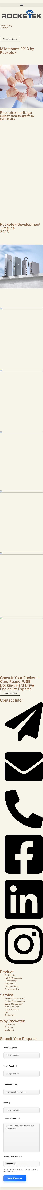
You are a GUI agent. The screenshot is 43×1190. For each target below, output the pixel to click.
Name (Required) (10, 1048)
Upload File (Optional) (12, 1156)
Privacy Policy (6, 25)
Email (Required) (10, 1066)
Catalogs (4, 27)
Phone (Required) (10, 1084)
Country (6, 1103)
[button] (21, 5)
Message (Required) (11, 1118)
